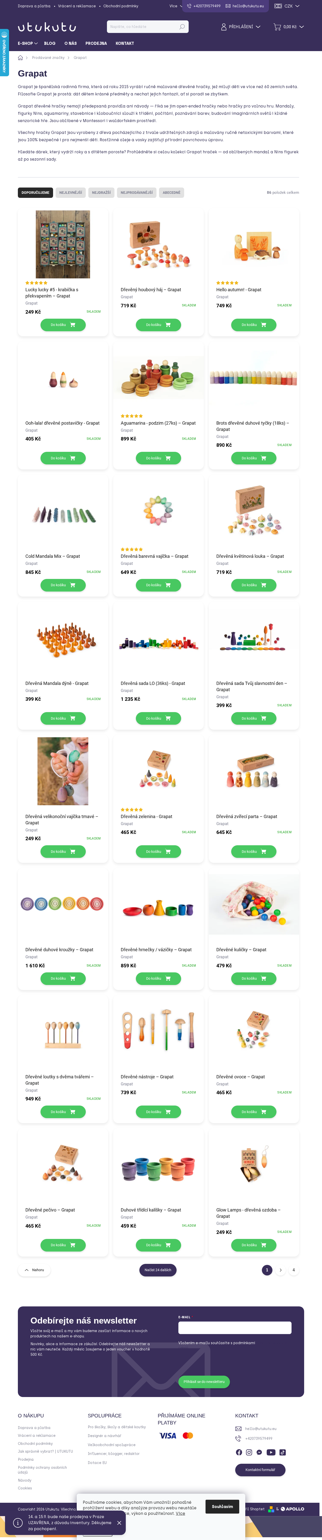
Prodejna (26, 1459)
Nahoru (38, 1270)
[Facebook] (239, 1451)
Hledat (182, 27)
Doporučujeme (35, 193)
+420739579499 (258, 1439)
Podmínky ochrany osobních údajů (42, 1470)
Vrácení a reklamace (77, 6)
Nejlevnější (70, 193)
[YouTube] (271, 1451)
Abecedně (171, 193)
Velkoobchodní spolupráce (112, 1445)
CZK (289, 6)
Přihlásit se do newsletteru (204, 1382)
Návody (24, 1480)
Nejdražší (101, 193)
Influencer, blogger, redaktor (114, 1454)
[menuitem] (28, 43)
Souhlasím (222, 1506)
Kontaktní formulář (260, 1470)
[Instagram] (249, 1451)
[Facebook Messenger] (259, 1451)
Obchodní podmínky (120, 6)
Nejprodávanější (137, 193)
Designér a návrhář (104, 1436)
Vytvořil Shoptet (250, 1509)
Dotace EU (97, 1463)
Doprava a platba (34, 6)
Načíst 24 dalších (158, 1270)
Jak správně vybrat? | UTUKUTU (45, 1451)
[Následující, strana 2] (280, 1270)
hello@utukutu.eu (260, 1429)
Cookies (25, 1488)
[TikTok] (282, 1451)
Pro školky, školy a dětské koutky (117, 1427)
